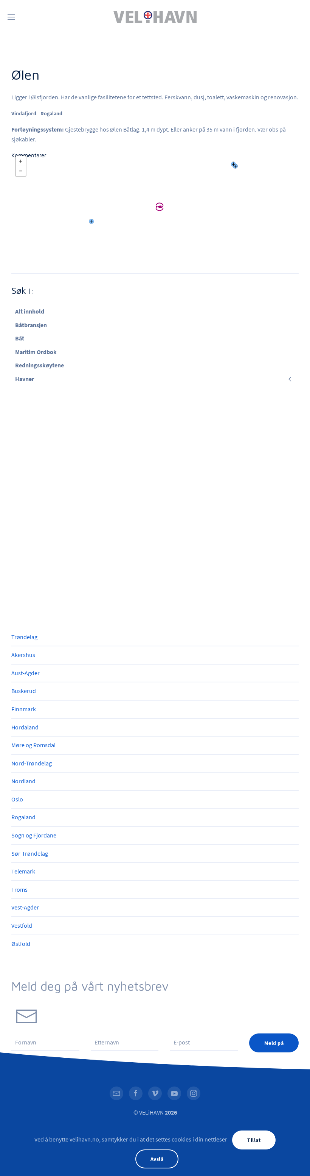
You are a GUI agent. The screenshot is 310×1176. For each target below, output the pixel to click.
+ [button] (21, 161)
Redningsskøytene (39, 365)
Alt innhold (29, 311)
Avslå (157, 1159)
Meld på (274, 1043)
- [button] (21, 171)
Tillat (253, 1140)
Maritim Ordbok (36, 352)
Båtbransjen (31, 325)
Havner (24, 379)
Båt (19, 338)
